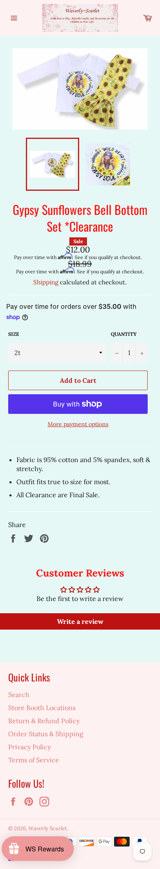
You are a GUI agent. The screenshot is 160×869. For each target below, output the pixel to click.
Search (19, 694)
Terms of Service (33, 760)
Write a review (80, 621)
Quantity (124, 334)
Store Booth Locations (41, 708)
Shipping (45, 282)
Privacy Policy (29, 747)
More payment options (78, 424)
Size (13, 334)
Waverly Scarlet (47, 828)
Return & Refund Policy (44, 721)
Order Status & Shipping (45, 734)
